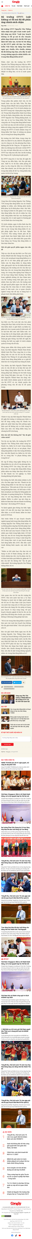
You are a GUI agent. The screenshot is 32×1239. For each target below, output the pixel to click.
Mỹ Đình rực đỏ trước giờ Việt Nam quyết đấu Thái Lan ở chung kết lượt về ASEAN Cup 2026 (15, 1031)
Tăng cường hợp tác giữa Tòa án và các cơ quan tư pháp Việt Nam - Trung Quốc (18, 1176)
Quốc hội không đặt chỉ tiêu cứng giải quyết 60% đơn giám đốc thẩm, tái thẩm (18, 1146)
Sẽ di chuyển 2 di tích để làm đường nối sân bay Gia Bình (16, 1169)
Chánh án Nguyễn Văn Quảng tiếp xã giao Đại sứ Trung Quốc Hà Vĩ (18, 1193)
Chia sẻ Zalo (18, 682)
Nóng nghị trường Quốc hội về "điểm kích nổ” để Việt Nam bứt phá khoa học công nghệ (19, 718)
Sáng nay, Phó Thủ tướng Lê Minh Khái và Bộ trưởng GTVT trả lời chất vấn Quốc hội (23, 698)
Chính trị (7, 6)
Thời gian (8, 751)
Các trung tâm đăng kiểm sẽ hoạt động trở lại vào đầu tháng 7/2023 (20, 711)
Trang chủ (3, 10)
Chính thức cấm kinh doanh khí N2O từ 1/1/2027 (17, 1153)
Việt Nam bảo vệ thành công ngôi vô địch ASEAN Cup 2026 (15, 996)
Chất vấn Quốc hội (19, 686)
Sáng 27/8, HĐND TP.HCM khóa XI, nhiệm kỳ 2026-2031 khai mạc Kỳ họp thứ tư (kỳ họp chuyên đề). (15, 768)
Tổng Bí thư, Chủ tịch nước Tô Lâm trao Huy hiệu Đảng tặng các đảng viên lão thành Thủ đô (16, 862)
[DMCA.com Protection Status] (16, 1216)
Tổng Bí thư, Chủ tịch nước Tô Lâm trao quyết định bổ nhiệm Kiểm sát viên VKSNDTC (17, 1137)
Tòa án (13, 6)
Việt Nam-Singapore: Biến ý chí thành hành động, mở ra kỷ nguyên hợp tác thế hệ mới (15, 795)
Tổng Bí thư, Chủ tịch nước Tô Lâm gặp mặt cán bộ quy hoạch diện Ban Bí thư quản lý (15, 897)
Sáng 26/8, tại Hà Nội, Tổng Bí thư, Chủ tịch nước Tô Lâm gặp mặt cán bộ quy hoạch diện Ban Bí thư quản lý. (15, 901)
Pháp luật (27, 6)
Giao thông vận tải (8, 686)
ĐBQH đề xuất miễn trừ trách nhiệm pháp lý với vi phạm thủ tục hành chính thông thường (18, 1161)
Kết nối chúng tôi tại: (16, 1232)
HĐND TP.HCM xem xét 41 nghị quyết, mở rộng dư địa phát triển (15, 763)
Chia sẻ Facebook (7, 682)
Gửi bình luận (7, 744)
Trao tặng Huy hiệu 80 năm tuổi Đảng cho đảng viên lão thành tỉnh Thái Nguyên (15, 928)
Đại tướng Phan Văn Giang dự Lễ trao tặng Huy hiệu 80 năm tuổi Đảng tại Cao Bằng (15, 828)
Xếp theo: (3, 751)
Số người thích (14, 751)
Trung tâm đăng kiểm (9, 688)
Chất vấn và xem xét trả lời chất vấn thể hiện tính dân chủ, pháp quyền (20, 726)
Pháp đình (19, 6)
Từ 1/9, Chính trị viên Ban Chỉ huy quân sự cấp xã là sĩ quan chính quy (18, 1185)
